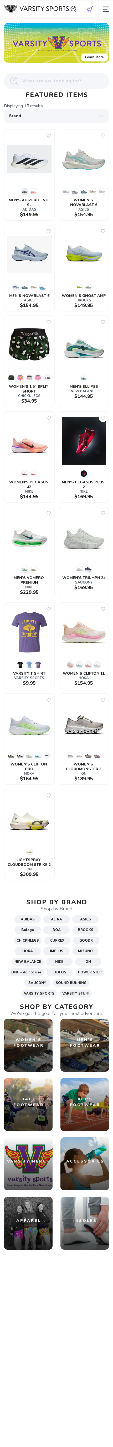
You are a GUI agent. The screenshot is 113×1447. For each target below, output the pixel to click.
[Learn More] (56, 43)
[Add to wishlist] (48, 135)
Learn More (94, 57)
